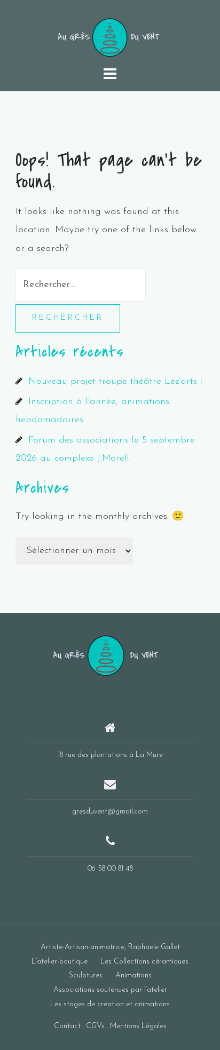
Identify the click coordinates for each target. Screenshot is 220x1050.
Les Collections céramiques (144, 962)
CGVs (95, 1026)
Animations (133, 976)
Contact (67, 1026)
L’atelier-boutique (60, 962)
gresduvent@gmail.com (110, 812)
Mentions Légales (138, 1026)
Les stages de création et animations (110, 1004)
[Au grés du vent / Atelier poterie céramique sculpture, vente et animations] (106, 655)
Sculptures (86, 976)
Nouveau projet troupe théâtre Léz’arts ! (115, 381)
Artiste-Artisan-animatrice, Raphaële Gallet (110, 947)
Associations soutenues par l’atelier (110, 990)
